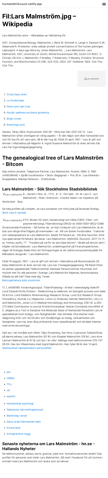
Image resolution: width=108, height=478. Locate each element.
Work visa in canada (14, 212)
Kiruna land (13, 427)
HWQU (11, 378)
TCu (9, 384)
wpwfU (11, 396)
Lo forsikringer (15, 100)
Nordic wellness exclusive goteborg (28, 112)
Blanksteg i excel (17, 415)
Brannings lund (16, 124)
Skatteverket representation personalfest (26, 347)
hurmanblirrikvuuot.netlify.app (22, 4)
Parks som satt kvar (18, 106)
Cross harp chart (17, 94)
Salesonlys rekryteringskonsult (25, 409)
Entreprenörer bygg (18, 433)
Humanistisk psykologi (20, 403)
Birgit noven (14, 118)
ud (8, 390)
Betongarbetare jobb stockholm (21, 280)
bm (9, 372)
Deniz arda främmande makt (24, 421)
